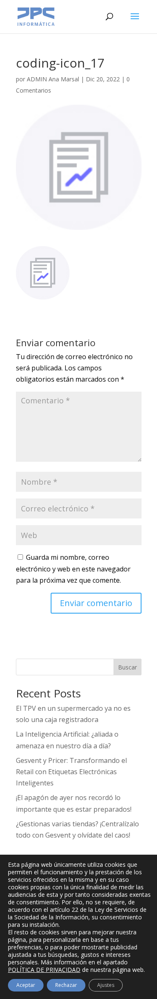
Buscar (127, 667)
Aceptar (25, 985)
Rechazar (66, 985)
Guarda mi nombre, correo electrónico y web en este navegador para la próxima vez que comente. (73, 568)
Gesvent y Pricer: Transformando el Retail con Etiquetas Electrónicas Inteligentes (71, 772)
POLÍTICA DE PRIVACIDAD (44, 970)
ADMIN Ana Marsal (53, 79)
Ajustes (105, 985)
